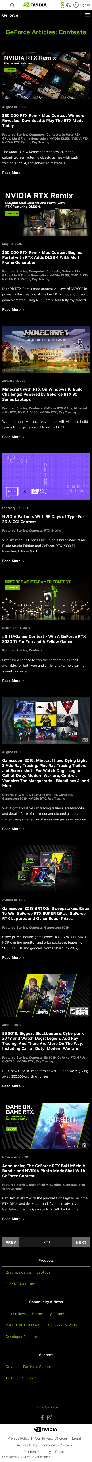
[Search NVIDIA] (12, 4)
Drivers (11, 1366)
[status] (62, 6)
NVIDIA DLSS (59, 138)
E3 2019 (50, 1057)
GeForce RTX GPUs (58, 408)
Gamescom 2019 (14, 798)
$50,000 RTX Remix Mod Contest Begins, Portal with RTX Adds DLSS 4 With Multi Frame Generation (42, 257)
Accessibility (27, 1445)
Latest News (16, 1313)
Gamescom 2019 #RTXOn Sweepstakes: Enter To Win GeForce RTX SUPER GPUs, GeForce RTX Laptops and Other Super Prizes (46, 913)
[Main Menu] (5, 5)
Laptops (43, 1272)
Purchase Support (38, 1366)
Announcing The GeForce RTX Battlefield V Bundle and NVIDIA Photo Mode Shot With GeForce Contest (43, 1170)
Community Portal (63, 1325)
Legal (76, 1438)
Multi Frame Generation (30, 138)
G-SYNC (8, 1061)
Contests (53, 134)
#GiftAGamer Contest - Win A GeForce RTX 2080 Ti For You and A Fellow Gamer (44, 639)
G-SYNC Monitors (20, 1283)
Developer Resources (23, 1336)
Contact (62, 1451)
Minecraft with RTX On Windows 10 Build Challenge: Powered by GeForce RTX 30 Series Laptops (42, 394)
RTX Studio (52, 530)
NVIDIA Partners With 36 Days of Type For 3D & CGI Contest (43, 519)
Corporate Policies (57, 1445)
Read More (11, 172)
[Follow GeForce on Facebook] (42, 1417)
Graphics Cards (18, 1272)
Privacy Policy (18, 1438)
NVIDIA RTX (79, 138)
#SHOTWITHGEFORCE (24, 1325)
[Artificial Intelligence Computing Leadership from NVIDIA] (35, 5)
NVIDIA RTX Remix (16, 142)
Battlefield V (38, 1185)
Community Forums (48, 1313)
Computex (37, 134)
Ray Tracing (40, 142)
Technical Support (21, 1378)
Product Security (37, 1451)
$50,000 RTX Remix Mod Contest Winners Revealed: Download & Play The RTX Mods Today (43, 120)
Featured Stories (14, 134)
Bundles (55, 1185)
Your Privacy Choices (51, 1438)
